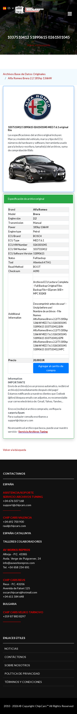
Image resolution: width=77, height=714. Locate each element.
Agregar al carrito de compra (50, 368)
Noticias (11, 648)
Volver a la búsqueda (38, 45)
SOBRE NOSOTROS (17, 665)
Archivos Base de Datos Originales (24, 74)
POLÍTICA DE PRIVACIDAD (22, 673)
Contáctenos (15, 657)
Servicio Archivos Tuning (33, 431)
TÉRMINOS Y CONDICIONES (23, 682)
